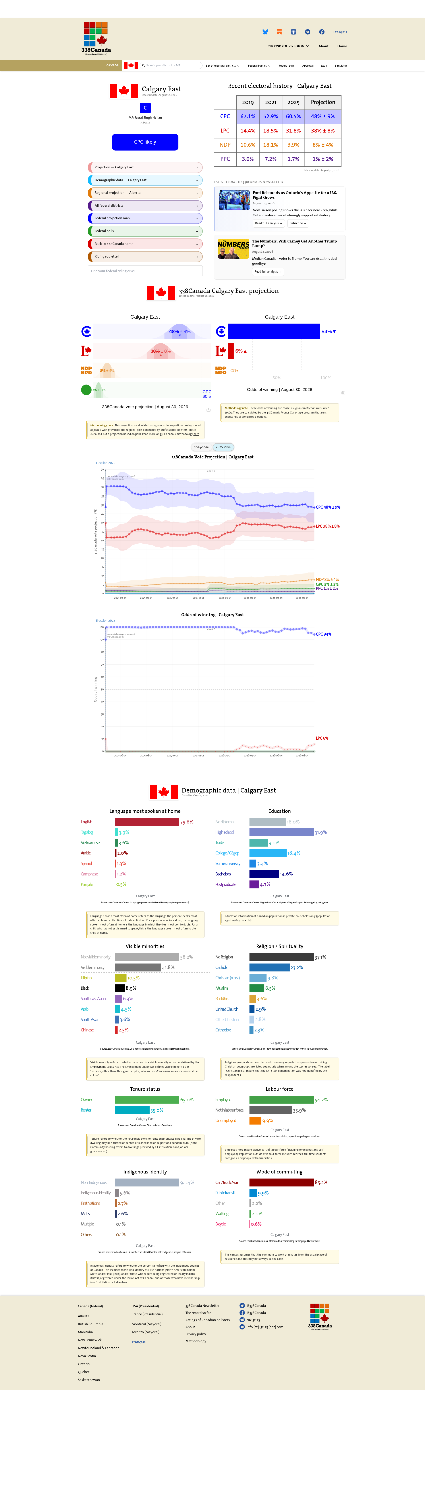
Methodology (195, 1341)
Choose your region (286, 46)
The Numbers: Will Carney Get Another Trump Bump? (294, 243)
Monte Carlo (289, 412)
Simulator (341, 65)
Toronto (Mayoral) (145, 1332)
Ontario (84, 1364)
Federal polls (286, 65)
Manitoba (85, 1332)
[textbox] (173, 65)
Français (340, 32)
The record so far (198, 1312)
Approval (307, 65)
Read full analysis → (268, 223)
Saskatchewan (89, 1380)
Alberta (83, 1316)
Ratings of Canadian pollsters (207, 1319)
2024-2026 (201, 447)
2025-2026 (223, 447)
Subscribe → (298, 223)
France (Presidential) (147, 1314)
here (196, 434)
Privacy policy (195, 1334)
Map (324, 65)
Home (342, 46)
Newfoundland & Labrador (98, 1348)
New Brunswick (90, 1340)
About (323, 46)
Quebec (83, 1372)
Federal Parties (257, 65)
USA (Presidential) (145, 1306)
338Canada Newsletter (202, 1305)
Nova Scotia (87, 1356)
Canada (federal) (90, 1306)
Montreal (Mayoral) (146, 1324)
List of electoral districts (221, 65)
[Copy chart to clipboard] (208, 410)
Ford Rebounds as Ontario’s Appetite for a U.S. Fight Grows (295, 194)
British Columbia (90, 1324)
